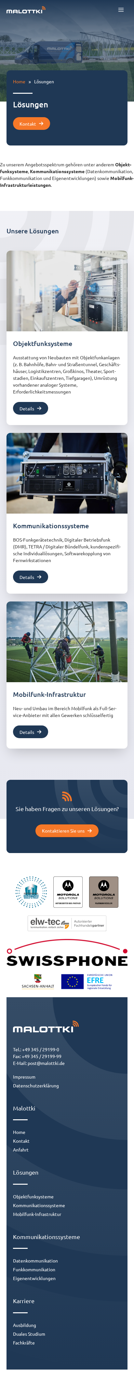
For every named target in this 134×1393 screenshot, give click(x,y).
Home (19, 81)
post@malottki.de (46, 1063)
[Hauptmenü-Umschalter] (120, 10)
